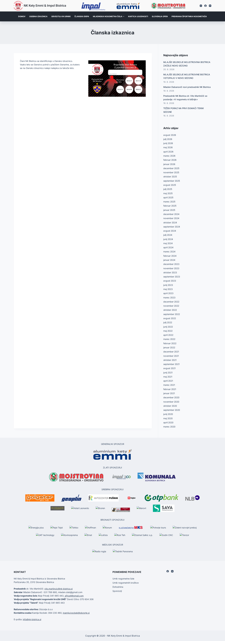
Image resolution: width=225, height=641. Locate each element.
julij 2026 (167, 139)
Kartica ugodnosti (138, 16)
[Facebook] (205, 6)
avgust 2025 (169, 185)
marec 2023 (169, 297)
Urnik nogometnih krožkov (125, 582)
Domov (21, 16)
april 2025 (168, 197)
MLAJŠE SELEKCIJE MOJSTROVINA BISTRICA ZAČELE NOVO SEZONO (186, 64)
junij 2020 (168, 414)
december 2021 (171, 351)
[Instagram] (201, 6)
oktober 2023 (170, 272)
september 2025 (171, 180)
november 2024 (171, 218)
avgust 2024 (169, 230)
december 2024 (171, 214)
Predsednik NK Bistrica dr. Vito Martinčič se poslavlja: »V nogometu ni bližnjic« (185, 98)
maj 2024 (168, 243)
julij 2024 (167, 235)
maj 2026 (168, 147)
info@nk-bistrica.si (32, 619)
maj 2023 (168, 289)
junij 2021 (168, 372)
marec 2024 (169, 251)
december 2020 (171, 397)
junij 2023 (168, 285)
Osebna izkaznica (38, 16)
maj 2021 (167, 376)
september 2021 (171, 364)
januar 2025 (169, 210)
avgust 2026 (169, 135)
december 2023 (171, 264)
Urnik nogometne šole (123, 578)
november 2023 (171, 268)
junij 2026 (168, 143)
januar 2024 (169, 260)
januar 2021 (169, 393)
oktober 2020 (170, 406)
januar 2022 (169, 347)
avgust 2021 (169, 368)
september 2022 (171, 314)
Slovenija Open (160, 16)
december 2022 (171, 301)
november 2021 (171, 356)
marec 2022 (169, 339)
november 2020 (171, 401)
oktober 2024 (170, 222)
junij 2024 (168, 239)
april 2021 (168, 380)
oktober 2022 (170, 310)
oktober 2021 (170, 360)
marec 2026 (169, 155)
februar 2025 (169, 205)
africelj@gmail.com (74, 595)
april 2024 (168, 247)
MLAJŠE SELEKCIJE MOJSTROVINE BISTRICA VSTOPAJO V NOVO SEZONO (186, 76)
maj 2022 (167, 331)
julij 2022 (167, 322)
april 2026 (168, 151)
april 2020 (168, 422)
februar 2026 (169, 160)
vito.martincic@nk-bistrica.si (58, 588)
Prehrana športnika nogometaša (189, 16)
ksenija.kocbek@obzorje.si (76, 613)
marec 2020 (169, 426)
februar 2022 (169, 343)
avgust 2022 (169, 318)
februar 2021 (169, 389)
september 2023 (171, 276)
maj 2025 (168, 193)
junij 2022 (168, 326)
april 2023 (168, 293)
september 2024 (171, 226)
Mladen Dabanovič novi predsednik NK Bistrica (187, 87)
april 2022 (168, 335)
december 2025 (171, 168)
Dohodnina (117, 587)
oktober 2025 (170, 176)
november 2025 (171, 172)
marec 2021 (169, 385)
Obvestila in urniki (61, 16)
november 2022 (171, 305)
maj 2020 (168, 418)
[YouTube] (210, 6)
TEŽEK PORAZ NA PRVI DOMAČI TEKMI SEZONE (183, 110)
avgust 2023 (169, 280)
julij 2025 (167, 189)
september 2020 (171, 410)
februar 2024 (169, 256)
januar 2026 (169, 164)
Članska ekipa (81, 16)
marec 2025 (169, 201)
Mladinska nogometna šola (107, 16)
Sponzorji (117, 591)
